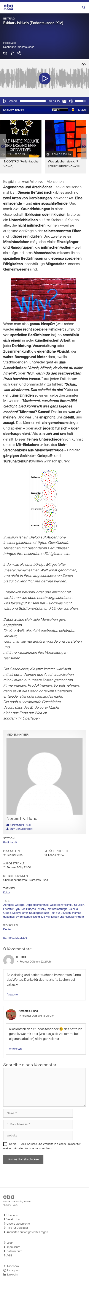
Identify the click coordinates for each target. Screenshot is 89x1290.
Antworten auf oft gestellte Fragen (27, 1232)
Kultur (6, 892)
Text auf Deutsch (60, 913)
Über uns (11, 1215)
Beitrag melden (15, 938)
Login (9, 1242)
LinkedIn (11, 1274)
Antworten (13, 994)
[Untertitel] (64, 101)
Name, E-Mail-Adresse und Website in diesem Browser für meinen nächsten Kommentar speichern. (41, 1146)
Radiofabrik (10, 842)
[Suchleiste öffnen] (84, 8)
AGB (9, 1255)
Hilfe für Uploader (17, 1228)
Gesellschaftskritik (61, 905)
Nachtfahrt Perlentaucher (18, 47)
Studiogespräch (39, 913)
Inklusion (78, 905)
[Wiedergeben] (4, 101)
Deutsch (8, 929)
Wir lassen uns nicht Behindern (65, 917)
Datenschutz (14, 1251)
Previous (2, 146)
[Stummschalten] (71, 101)
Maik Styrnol (29, 909)
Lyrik (17, 909)
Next (84, 146)
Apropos (8, 905)
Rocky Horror (20, 913)
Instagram (12, 1270)
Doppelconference (37, 905)
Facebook (12, 1266)
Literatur (8, 909)
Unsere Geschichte (18, 1223)
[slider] (33, 101)
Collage (19, 905)
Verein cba (13, 1219)
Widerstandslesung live (30, 917)
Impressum (13, 1247)
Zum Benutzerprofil (20, 829)
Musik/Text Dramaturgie (52, 909)
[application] (44, 101)
